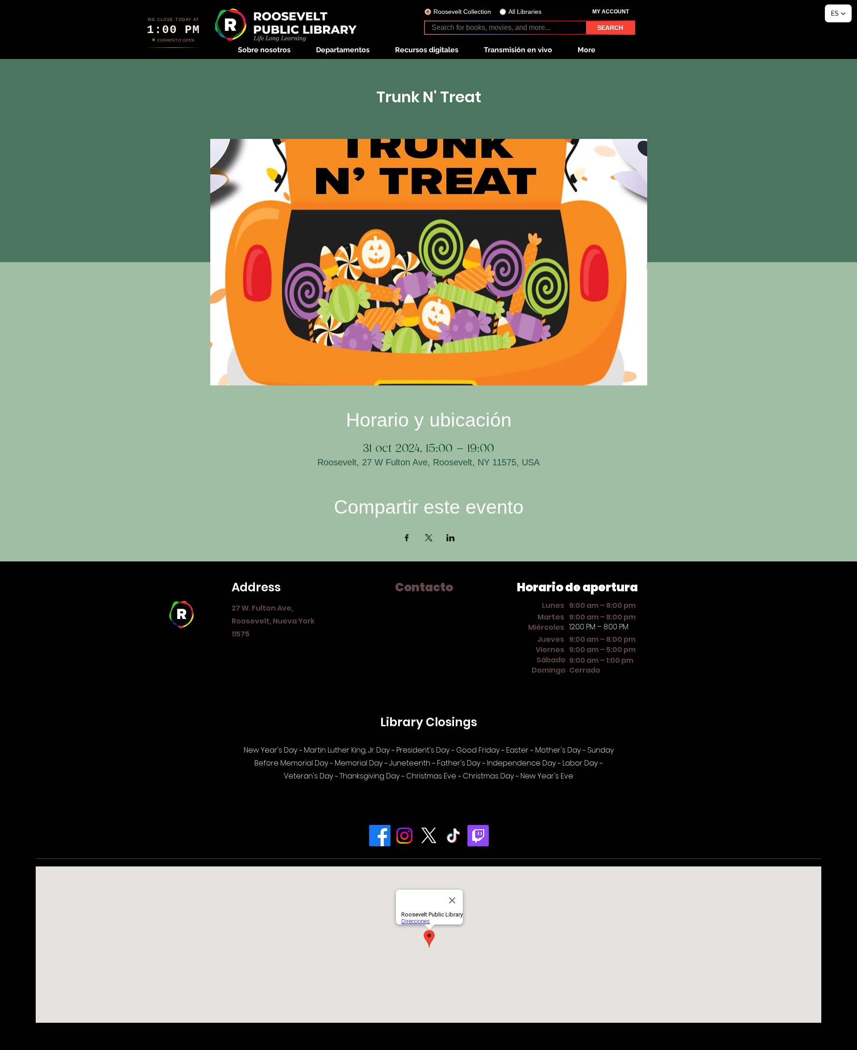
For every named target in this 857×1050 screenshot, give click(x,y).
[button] (264, 50)
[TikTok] (453, 835)
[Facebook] (380, 835)
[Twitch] (478, 835)
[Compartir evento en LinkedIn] (450, 537)
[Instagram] (404, 835)
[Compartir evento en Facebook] (407, 537)
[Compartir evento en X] (428, 537)
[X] (429, 835)
